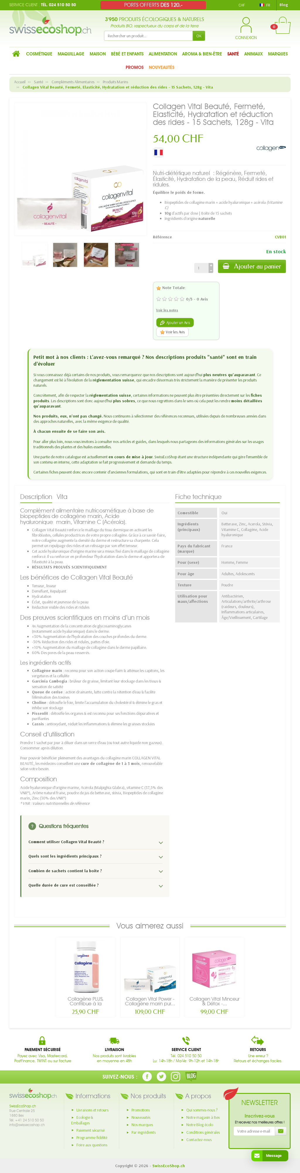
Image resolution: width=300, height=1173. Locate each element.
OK (199, 35)
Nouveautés (141, 1117)
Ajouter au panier (257, 266)
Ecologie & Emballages (82, 1120)
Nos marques (142, 1124)
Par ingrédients (144, 1132)
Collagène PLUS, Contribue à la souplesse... (86, 1003)
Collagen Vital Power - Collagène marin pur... (150, 1001)
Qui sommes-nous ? (202, 1110)
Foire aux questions (91, 1144)
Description (36, 497)
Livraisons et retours (92, 1110)
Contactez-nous (199, 1139)
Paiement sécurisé (90, 1130)
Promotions (141, 1110)
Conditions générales (203, 1132)
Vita (62, 497)
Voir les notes (167, 310)
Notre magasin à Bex (203, 1117)
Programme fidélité (91, 1137)
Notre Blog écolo (199, 1124)
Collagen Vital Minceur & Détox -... (214, 1001)
